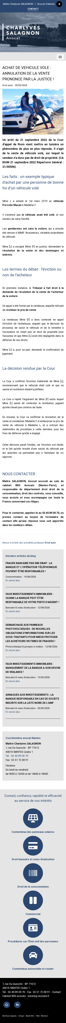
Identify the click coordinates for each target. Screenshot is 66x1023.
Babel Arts (30, 1016)
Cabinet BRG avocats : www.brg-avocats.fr (25, 996)
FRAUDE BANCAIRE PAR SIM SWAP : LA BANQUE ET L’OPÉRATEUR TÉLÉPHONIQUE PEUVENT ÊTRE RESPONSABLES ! (31, 567)
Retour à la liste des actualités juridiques (29, 542)
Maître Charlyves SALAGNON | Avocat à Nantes (29, 4)
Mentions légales (9, 1016)
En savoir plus (13, 580)
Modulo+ (44, 1016)
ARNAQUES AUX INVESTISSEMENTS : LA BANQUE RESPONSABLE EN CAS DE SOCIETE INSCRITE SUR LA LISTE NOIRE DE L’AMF (32, 698)
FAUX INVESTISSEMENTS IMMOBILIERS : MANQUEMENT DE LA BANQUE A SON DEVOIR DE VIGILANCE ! (33, 668)
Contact (56, 992)
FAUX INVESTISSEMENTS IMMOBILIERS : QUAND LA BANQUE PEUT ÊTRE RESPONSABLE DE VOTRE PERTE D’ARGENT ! (32, 598)
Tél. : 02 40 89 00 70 (17, 755)
